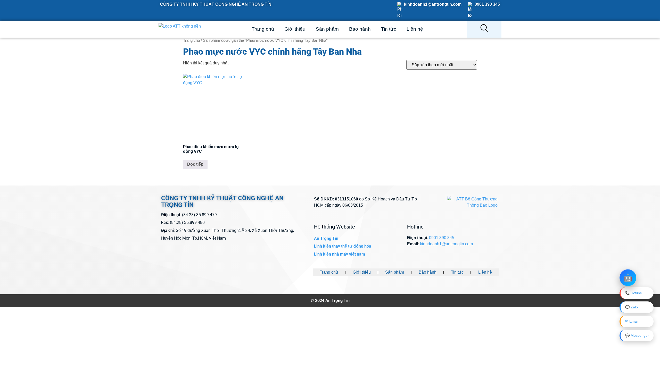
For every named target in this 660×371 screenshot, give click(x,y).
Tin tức (388, 29)
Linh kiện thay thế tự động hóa (342, 246)
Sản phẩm (327, 29)
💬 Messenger (637, 335)
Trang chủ (263, 29)
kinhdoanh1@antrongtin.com (432, 4)
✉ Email (631, 321)
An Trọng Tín (326, 238)
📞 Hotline (633, 293)
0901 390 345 (487, 4)
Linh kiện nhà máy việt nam (339, 254)
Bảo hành (360, 29)
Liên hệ (415, 29)
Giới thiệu (295, 29)
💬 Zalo (631, 307)
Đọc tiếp (195, 164)
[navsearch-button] (484, 29)
